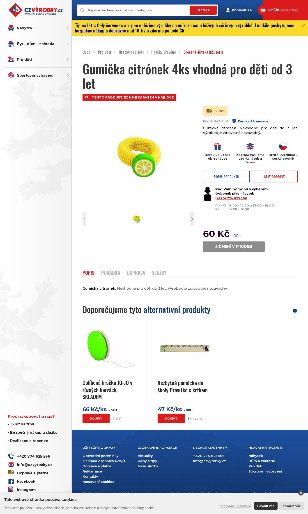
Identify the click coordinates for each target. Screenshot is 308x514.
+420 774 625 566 (33, 456)
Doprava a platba (32, 473)
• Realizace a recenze (28, 441)
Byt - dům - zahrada (35, 44)
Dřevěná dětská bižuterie (203, 52)
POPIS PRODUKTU (226, 176)
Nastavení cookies (98, 482)
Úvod (86, 52)
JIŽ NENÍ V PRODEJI (233, 246)
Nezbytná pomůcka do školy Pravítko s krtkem (183, 386)
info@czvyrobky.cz (35, 465)
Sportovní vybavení (35, 75)
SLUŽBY (159, 273)
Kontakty (90, 476)
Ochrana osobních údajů (104, 461)
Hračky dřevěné (163, 52)
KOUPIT (96, 418)
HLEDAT (203, 10)
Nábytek (24, 28)
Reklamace (92, 471)
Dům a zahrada (261, 461)
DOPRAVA (136, 273)
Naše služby (148, 466)
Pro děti (24, 59)
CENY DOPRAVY (274, 176)
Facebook (26, 481)
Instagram (26, 490)
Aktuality (145, 456)
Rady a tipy (147, 461)
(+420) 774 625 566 (231, 198)
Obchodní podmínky (101, 456)
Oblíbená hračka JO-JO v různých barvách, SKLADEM (107, 389)
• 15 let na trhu (21, 424)
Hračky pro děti (131, 52)
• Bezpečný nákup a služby (33, 432)
